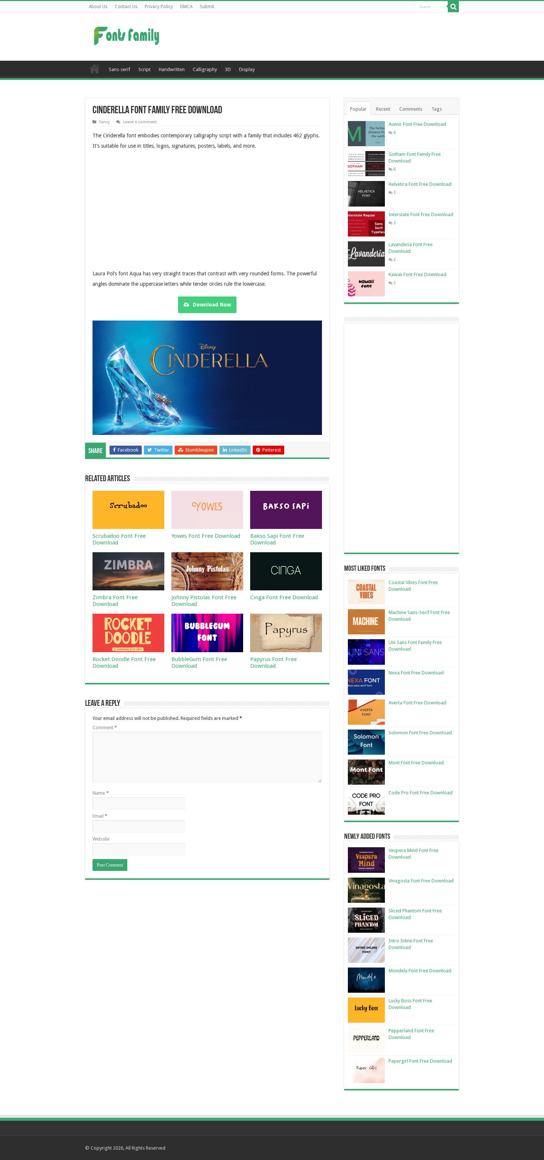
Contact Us (126, 6)
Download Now (212, 305)
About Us (98, 6)
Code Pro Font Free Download (421, 792)
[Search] (453, 6)
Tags (436, 109)
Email (100, 816)
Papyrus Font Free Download (273, 662)
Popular (358, 109)
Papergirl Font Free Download (420, 1061)
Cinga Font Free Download (284, 597)
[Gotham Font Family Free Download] (366, 163)
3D (228, 69)
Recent (383, 109)
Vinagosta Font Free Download (421, 881)
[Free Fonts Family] (128, 34)
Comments (410, 109)
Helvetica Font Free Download (420, 184)
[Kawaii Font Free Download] (366, 283)
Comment (105, 727)
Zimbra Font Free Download (115, 600)
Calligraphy (205, 69)
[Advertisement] (318, 36)
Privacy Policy (159, 6)
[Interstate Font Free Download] (366, 224)
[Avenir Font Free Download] (366, 133)
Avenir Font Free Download (417, 124)
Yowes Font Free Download (205, 536)
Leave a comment (140, 122)
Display (247, 69)
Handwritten (172, 69)
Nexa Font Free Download (416, 672)
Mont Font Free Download (416, 762)
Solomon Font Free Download (420, 732)
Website (101, 839)
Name (101, 793)
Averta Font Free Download (417, 702)
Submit (207, 6)
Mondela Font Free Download (420, 970)
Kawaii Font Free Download (417, 274)
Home (94, 68)
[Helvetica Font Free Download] (366, 193)
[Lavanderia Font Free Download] (366, 253)
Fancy (104, 122)
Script (144, 69)
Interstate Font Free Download (421, 214)
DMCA (186, 6)
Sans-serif (119, 69)
